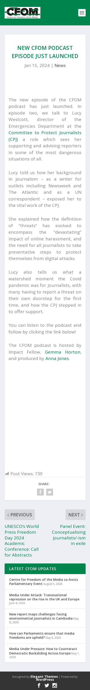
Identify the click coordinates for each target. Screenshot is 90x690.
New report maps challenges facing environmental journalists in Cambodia (41, 616)
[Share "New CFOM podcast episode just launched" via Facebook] (40, 492)
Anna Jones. (57, 358)
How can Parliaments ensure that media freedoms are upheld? (42, 635)
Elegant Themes (44, 676)
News (60, 65)
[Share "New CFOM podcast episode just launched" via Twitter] (49, 492)
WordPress (45, 679)
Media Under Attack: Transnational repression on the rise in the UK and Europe (44, 597)
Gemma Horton (62, 352)
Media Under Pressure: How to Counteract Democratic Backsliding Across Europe (43, 651)
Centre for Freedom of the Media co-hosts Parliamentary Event (43, 581)
